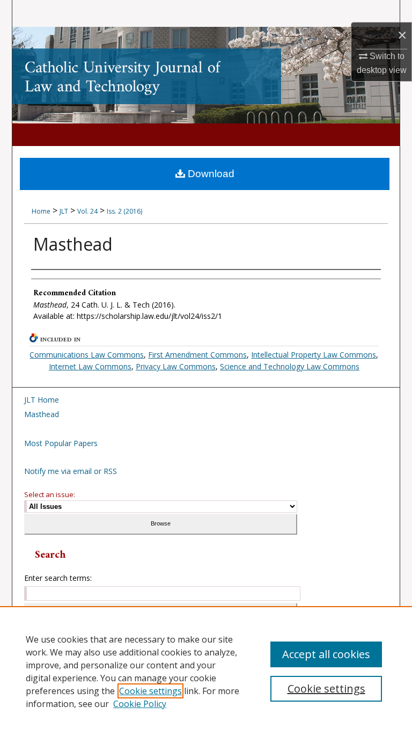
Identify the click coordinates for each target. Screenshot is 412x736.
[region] (206, 671)
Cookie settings (150, 691)
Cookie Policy (139, 704)
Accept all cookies (326, 654)
